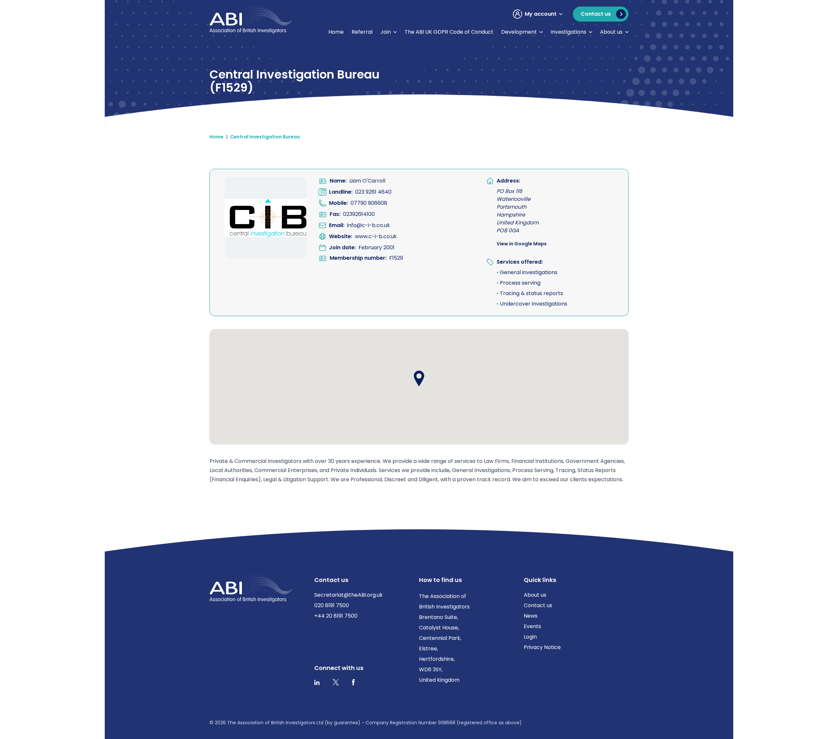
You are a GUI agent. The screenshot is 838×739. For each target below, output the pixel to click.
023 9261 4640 (373, 192)
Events (532, 626)
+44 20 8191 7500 (335, 616)
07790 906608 (369, 203)
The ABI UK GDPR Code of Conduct (449, 32)
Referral (362, 32)
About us (611, 32)
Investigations (568, 32)
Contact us (538, 605)
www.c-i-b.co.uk (376, 236)
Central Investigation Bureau (265, 136)
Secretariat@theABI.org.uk (348, 595)
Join (385, 32)
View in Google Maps (522, 243)
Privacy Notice (542, 647)
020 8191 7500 (331, 605)
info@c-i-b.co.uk (368, 225)
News (530, 616)
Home (336, 32)
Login (530, 637)
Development (519, 32)
